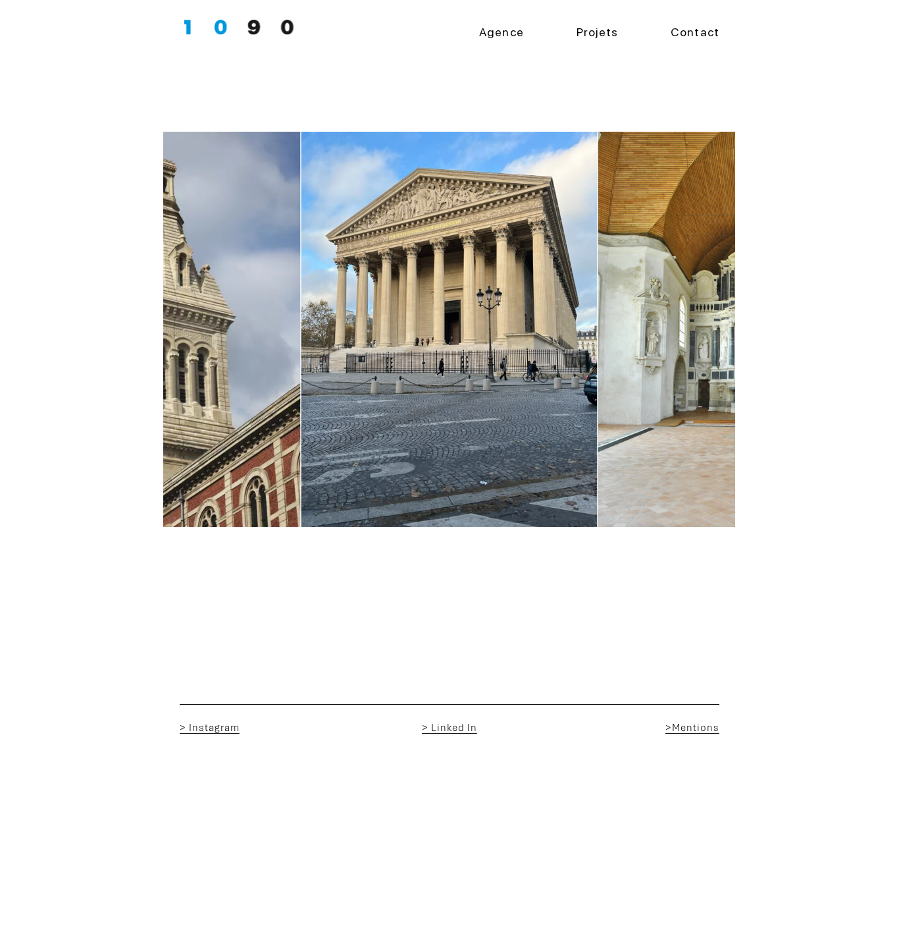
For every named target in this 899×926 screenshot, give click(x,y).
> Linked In (449, 727)
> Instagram (210, 727)
